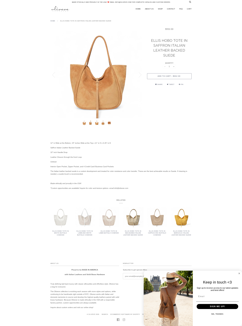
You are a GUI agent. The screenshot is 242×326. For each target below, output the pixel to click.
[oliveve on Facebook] (118, 320)
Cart (189, 9)
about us (149, 9)
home (138, 9)
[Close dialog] (239, 273)
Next (140, 75)
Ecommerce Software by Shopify (125, 314)
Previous (53, 75)
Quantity (169, 63)
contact (171, 9)
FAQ (181, 9)
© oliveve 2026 (93, 314)
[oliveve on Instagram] (124, 320)
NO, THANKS (217, 314)
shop (160, 9)
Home (52, 21)
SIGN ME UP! (217, 306)
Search (105, 314)
